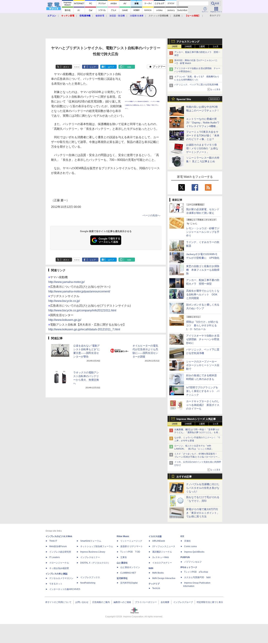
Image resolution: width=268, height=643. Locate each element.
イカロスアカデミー (162, 563)
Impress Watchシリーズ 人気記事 (196, 418)
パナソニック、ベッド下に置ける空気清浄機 (196, 84)
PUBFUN (185, 557)
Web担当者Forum (58, 546)
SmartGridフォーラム (90, 541)
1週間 (202, 46)
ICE (182, 536)
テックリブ (154, 583)
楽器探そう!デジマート (131, 546)
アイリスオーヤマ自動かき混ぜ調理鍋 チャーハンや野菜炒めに (202, 339)
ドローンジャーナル (59, 563)
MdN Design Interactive (163, 578)
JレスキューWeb (160, 557)
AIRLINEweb (158, 541)
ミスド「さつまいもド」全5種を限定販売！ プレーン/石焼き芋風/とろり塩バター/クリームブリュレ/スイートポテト (197, 456)
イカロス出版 (155, 536)
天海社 (187, 541)
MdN (151, 568)
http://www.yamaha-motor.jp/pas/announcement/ (79, 291)
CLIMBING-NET (128, 573)
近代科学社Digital (129, 583)
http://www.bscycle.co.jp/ (64, 300)
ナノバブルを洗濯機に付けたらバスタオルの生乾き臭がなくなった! (202, 488)
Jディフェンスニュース (163, 546)
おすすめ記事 (184, 476)
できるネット (55, 583)
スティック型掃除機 (158, 15)
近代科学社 (122, 578)
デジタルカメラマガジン (61, 578)
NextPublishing (87, 583)
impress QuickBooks (194, 552)
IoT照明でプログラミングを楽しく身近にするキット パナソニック (202, 391)
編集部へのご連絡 (122, 602)
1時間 (174, 46)
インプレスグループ (183, 602)
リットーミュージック (131, 541)
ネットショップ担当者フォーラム (96, 546)
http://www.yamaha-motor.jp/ (66, 281)
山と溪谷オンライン (130, 567)
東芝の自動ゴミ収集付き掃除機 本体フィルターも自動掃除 (202, 270)
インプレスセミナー (90, 557)
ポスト (66, 67)
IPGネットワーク (188, 567)
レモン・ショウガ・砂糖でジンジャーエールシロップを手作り (202, 232)
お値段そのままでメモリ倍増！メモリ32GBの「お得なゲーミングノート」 (202, 148)
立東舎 (123, 557)
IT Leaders (54, 557)
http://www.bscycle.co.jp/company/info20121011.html (82, 310)
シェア (93, 67)
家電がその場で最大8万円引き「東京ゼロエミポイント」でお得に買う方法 (202, 513)
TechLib (156, 588)
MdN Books (158, 573)
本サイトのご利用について (58, 602)
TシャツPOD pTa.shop (196, 572)
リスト (77, 67)
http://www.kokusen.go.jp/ (64, 319)
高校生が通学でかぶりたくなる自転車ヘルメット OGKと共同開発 (202, 294)
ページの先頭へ (151, 215)
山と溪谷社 (122, 563)
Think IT (53, 541)
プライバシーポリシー (146, 602)
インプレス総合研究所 (60, 552)
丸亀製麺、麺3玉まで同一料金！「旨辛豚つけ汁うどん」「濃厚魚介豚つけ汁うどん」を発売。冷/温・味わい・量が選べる (196, 432)
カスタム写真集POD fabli (197, 577)
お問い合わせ (81, 602)
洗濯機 (176, 15)
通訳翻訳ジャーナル (162, 552)
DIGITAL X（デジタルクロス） (95, 563)
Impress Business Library (92, 552)
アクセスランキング (187, 41)
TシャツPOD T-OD (130, 552)
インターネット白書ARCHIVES (64, 589)
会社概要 (165, 602)
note (129, 67)
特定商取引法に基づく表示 (210, 602)
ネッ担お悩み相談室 (59, 568)
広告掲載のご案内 (101, 602)
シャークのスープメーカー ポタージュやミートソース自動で (202, 365)
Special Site (183, 99)
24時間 (188, 46)
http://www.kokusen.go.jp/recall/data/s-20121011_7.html (84, 329)
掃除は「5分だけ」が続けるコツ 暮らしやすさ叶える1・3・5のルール (202, 325)
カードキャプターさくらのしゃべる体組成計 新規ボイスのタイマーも (202, 405)
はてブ (111, 67)
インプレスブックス (90, 577)
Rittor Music (123, 536)
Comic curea (190, 546)
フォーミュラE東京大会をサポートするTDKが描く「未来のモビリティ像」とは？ (202, 135)
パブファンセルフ (193, 562)
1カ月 (215, 46)
